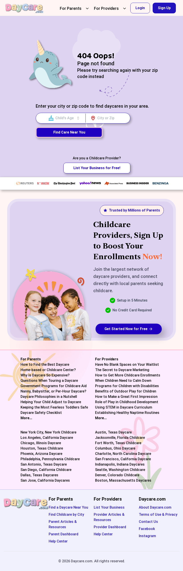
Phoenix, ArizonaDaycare (41, 454)
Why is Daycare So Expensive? (45, 375)
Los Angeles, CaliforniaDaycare (47, 438)
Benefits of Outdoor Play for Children (125, 391)
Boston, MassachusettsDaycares (123, 480)
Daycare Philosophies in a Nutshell (49, 396)
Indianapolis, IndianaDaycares (120, 464)
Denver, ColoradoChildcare (117, 475)
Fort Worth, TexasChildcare (118, 443)
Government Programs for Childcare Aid (54, 386)
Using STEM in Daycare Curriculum (123, 407)
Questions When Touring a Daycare (49, 380)
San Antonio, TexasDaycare (44, 464)
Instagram (147, 536)
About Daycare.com (155, 507)
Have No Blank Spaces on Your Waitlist (127, 364)
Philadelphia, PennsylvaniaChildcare (50, 459)
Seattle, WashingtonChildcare (120, 470)
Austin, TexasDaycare (113, 432)
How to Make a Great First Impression (126, 396)
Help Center (58, 541)
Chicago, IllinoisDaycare (41, 443)
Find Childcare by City (66, 514)
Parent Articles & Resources (63, 524)
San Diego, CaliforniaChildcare (46, 470)
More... (26, 418)
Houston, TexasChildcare (42, 448)
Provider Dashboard (110, 527)
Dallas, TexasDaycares (39, 475)
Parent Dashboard (63, 534)
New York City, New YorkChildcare (48, 432)
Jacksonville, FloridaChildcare (120, 438)
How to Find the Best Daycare (45, 364)
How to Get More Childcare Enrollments (127, 375)
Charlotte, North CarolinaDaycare (123, 454)
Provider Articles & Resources (109, 517)
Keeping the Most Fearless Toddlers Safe (54, 407)
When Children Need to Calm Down (123, 380)
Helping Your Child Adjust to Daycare (51, 402)
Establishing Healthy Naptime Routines (127, 413)
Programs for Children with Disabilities (127, 386)
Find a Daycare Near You (68, 507)
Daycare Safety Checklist (41, 413)
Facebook (147, 529)
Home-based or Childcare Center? (48, 370)
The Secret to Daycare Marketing (122, 370)
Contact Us (148, 522)
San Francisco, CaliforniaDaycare (123, 459)
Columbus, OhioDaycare (115, 448)
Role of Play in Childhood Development (126, 402)
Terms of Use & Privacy (158, 514)
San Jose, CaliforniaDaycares (45, 480)
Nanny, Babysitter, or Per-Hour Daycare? (53, 391)
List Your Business (109, 507)
